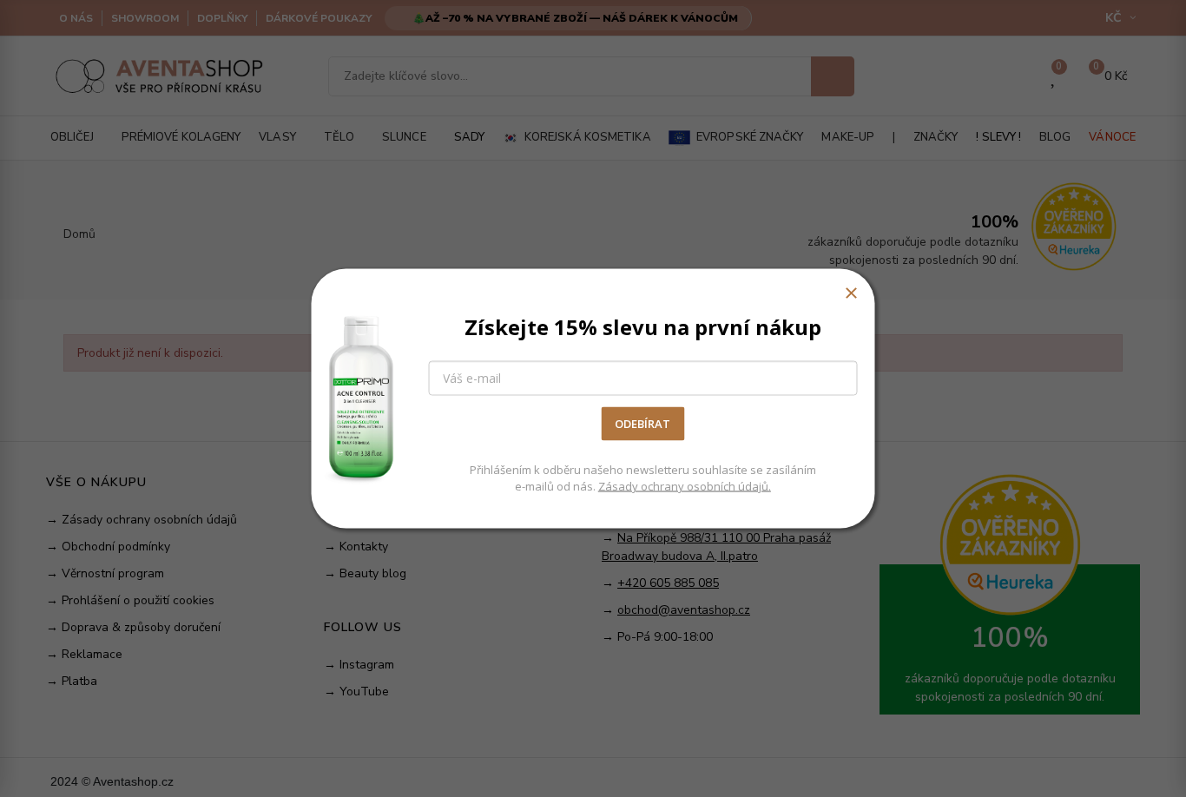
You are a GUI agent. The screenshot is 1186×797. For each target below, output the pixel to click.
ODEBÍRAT (642, 423)
